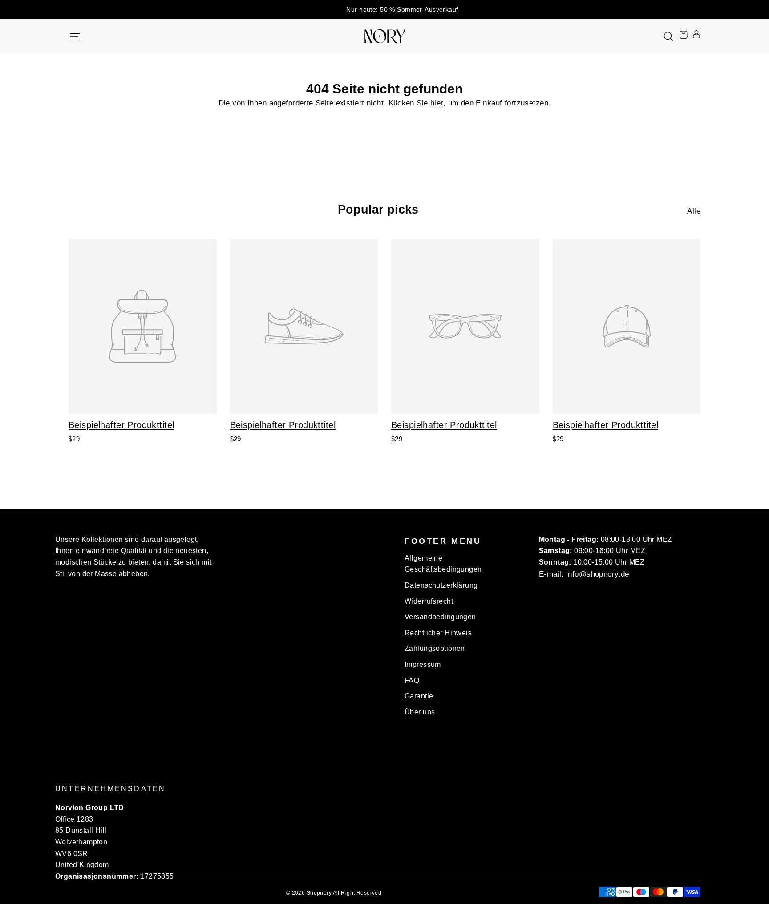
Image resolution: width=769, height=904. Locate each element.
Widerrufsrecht (429, 601)
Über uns (420, 712)
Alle (693, 211)
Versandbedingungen (440, 617)
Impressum (423, 664)
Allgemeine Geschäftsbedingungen (443, 563)
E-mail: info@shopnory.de (584, 574)
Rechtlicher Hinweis (438, 633)
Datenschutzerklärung (441, 585)
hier (436, 103)
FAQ (412, 680)
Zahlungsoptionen (435, 648)
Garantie (419, 696)
